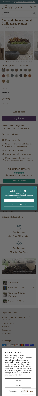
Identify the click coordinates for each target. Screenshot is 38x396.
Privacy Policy (15, 375)
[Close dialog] (35, 188)
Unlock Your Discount (19, 205)
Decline (18, 386)
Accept (18, 380)
